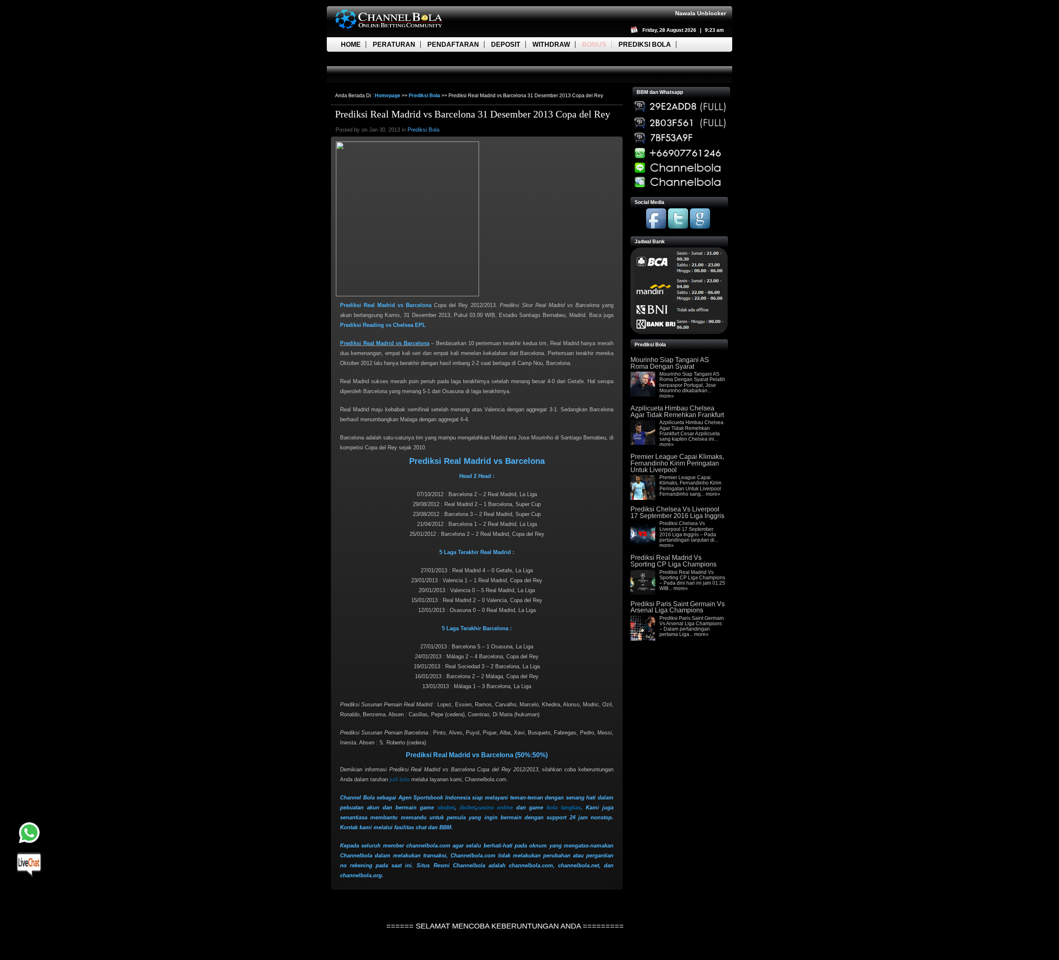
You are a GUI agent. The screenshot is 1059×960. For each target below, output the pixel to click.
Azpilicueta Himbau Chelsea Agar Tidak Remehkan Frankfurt (677, 411)
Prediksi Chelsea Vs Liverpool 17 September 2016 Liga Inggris (677, 512)
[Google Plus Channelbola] (700, 227)
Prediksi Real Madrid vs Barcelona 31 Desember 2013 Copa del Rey (472, 114)
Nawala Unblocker (700, 13)
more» (666, 396)
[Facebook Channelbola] (656, 227)
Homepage (387, 95)
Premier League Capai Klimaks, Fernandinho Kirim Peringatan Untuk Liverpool (677, 463)
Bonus (594, 44)
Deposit (505, 44)
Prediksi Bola (644, 44)
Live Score (361, 58)
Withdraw (551, 44)
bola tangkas (563, 807)
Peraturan (394, 44)
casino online (495, 807)
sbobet (446, 807)
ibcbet (467, 807)
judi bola (400, 779)
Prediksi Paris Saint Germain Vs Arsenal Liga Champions (677, 607)
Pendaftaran (453, 44)
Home (351, 44)
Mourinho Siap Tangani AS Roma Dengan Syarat (669, 363)
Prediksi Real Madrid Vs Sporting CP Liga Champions (673, 561)
